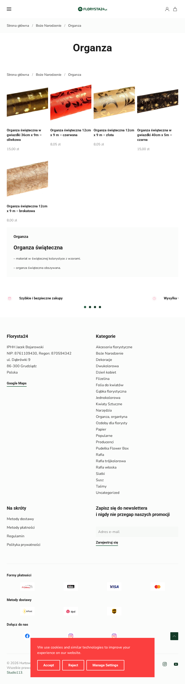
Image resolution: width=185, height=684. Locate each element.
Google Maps (17, 383)
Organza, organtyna (111, 416)
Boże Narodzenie (109, 353)
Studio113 (14, 672)
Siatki (100, 473)
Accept (48, 665)
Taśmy (101, 486)
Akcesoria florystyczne (114, 347)
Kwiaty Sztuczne (109, 404)
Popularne (104, 435)
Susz (100, 480)
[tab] (85, 307)
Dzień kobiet (106, 372)
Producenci (105, 442)
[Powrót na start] (92, 9)
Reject (73, 665)
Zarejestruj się (107, 542)
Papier (101, 429)
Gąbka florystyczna (111, 391)
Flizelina (102, 378)
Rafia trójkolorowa (111, 461)
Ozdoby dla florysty (111, 423)
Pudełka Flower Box (112, 448)
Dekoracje (104, 359)
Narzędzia (104, 410)
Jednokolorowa (108, 397)
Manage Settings (105, 665)
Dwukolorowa (107, 366)
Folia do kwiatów (109, 385)
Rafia (100, 454)
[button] (9, 9)
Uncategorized (107, 492)
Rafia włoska (106, 467)
